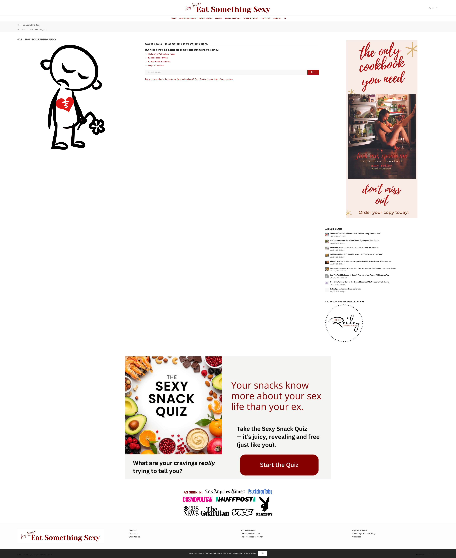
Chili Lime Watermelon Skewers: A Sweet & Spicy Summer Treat (355, 233)
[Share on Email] (8, 64)
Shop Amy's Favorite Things (364, 533)
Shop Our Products (156, 65)
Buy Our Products (359, 530)
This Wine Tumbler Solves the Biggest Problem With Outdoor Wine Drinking (359, 282)
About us (132, 530)
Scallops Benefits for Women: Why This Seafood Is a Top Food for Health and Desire (363, 268)
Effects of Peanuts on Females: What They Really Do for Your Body (356, 254)
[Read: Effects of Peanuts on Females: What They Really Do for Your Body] (327, 255)
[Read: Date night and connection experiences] (327, 290)
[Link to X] (430, 7)
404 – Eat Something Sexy (28, 24)
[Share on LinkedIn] (8, 59)
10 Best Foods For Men (158, 57)
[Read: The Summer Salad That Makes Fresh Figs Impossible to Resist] (327, 241)
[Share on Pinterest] (8, 54)
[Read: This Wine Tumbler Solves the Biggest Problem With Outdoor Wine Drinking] (327, 283)
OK (263, 553)
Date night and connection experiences (345, 289)
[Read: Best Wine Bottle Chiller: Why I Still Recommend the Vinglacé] (327, 248)
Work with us (134, 536)
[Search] (284, 18)
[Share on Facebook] (8, 45)
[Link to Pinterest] (433, 7)
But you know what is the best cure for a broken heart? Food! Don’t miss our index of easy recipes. (189, 79)
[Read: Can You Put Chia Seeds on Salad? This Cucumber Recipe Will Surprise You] (327, 276)
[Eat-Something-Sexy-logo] (228, 7)
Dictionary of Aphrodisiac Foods (161, 54)
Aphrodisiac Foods (248, 530)
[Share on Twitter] (8, 49)
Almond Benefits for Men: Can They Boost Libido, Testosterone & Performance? (361, 261)
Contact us (133, 533)
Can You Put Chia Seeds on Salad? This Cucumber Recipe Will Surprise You (359, 275)
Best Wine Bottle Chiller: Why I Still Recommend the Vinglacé (354, 247)
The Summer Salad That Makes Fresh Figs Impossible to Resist (355, 240)
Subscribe (356, 536)
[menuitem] (174, 18)
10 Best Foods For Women (159, 61)
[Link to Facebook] (437, 7)
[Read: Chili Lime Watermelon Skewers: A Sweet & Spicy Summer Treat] (327, 234)
